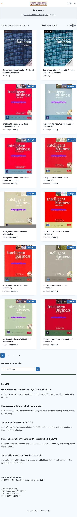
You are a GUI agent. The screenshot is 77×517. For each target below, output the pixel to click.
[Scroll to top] (72, 513)
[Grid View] (71, 25)
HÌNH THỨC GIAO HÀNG (10, 494)
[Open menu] (74, 3)
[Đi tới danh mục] (38, 369)
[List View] (75, 25)
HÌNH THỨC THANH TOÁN (10, 496)
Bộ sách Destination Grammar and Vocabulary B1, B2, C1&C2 (29, 439)
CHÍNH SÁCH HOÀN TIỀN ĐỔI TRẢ (13, 491)
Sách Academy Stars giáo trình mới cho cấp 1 (21, 406)
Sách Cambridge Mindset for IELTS (17, 422)
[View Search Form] (2, 3)
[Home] (22, 15)
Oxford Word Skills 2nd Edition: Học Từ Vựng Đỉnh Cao (26, 389)
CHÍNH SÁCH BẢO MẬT (9, 489)
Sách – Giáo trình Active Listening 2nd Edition (22, 455)
